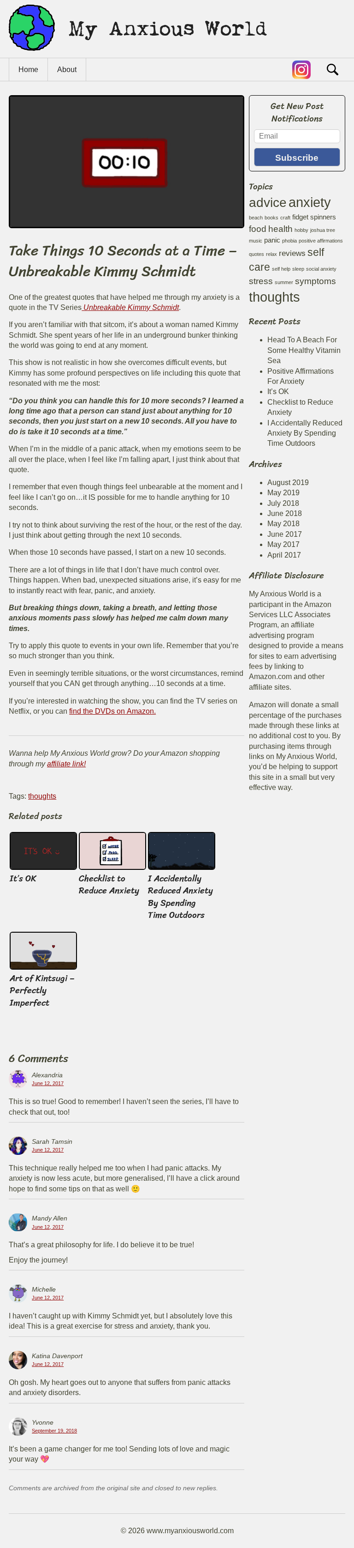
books (271, 217)
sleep (298, 269)
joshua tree (322, 230)
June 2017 (284, 534)
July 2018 (283, 503)
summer (284, 282)
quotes (256, 254)
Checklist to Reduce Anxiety (109, 884)
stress (261, 281)
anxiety (310, 202)
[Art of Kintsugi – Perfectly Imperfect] (43, 967)
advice (268, 202)
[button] (331, 68)
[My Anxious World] (138, 53)
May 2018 (283, 524)
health (280, 229)
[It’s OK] (43, 867)
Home (28, 69)
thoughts (42, 796)
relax (271, 254)
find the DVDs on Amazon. (112, 711)
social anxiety (321, 269)
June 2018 (284, 513)
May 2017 (283, 544)
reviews (292, 253)
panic (272, 240)
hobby (301, 230)
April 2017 (284, 555)
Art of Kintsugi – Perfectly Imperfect (42, 990)
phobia (289, 240)
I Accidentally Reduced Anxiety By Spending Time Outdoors (180, 897)
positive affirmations (321, 240)
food (257, 229)
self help (281, 269)
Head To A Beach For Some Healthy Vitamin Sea (304, 350)
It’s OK (23, 878)
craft (285, 217)
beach (256, 217)
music (255, 240)
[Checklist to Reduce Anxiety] (112, 867)
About (67, 69)
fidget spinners (314, 217)
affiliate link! (66, 764)
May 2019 (283, 493)
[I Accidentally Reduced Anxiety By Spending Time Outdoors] (181, 867)
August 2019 (288, 482)
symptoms (315, 281)
